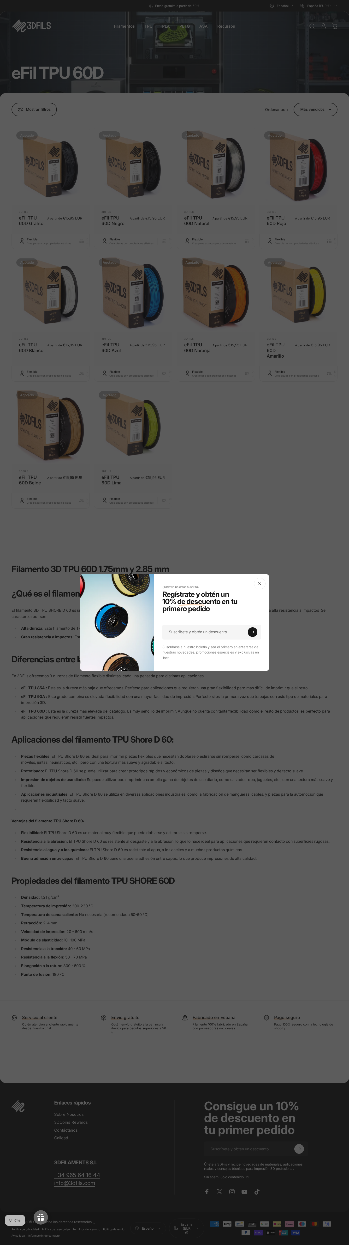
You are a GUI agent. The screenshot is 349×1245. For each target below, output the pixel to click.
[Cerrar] (260, 583)
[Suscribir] (252, 632)
